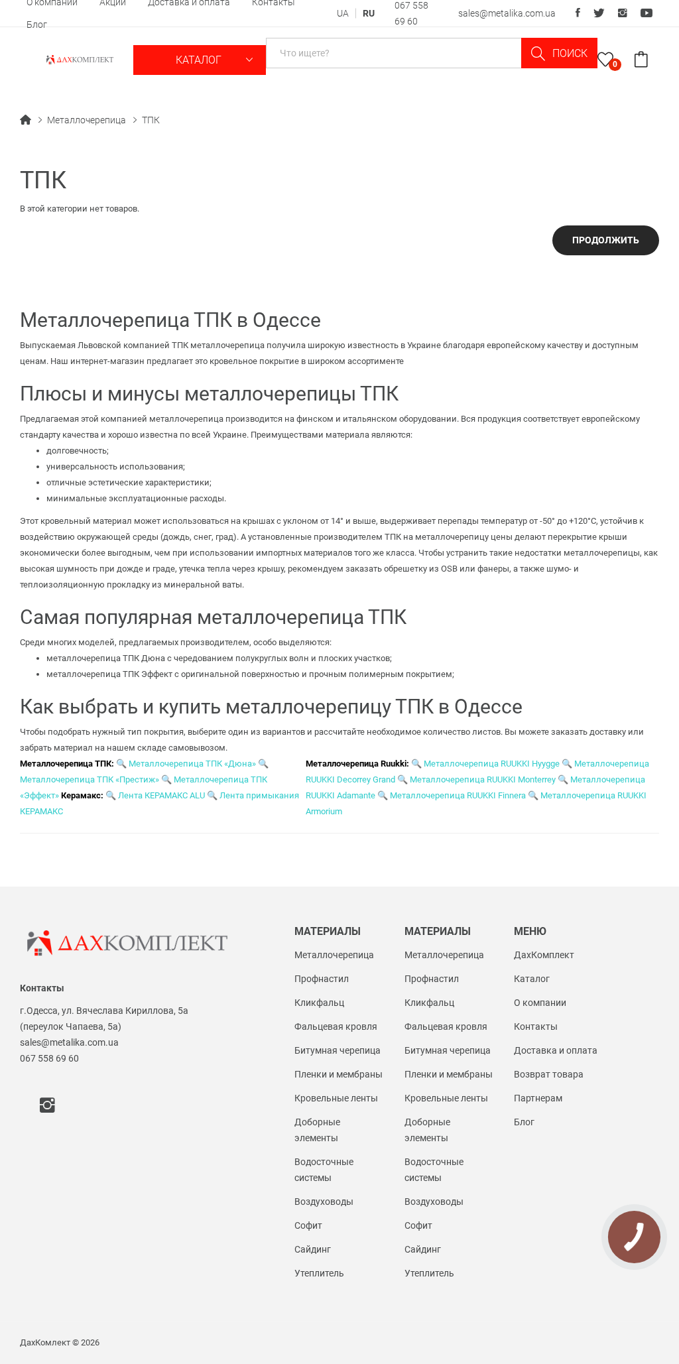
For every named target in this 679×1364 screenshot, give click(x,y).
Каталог (200, 60)
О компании (540, 1002)
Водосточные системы (323, 1169)
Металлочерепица (86, 120)
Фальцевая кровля (335, 1026)
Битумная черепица (337, 1050)
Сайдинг (312, 1249)
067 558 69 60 (49, 1058)
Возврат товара (549, 1074)
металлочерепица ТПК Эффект (109, 674)
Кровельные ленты (336, 1098)
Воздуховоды (323, 1201)
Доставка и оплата (555, 1050)
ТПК (151, 120)
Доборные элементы (317, 1130)
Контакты (536, 1026)
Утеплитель (319, 1273)
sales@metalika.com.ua (507, 13)
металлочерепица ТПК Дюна (105, 658)
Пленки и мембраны (338, 1074)
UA (343, 13)
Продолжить (605, 240)
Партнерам (538, 1098)
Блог (37, 24)
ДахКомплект (544, 955)
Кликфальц (319, 1002)
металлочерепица (186, 419)
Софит (308, 1225)
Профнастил (321, 978)
